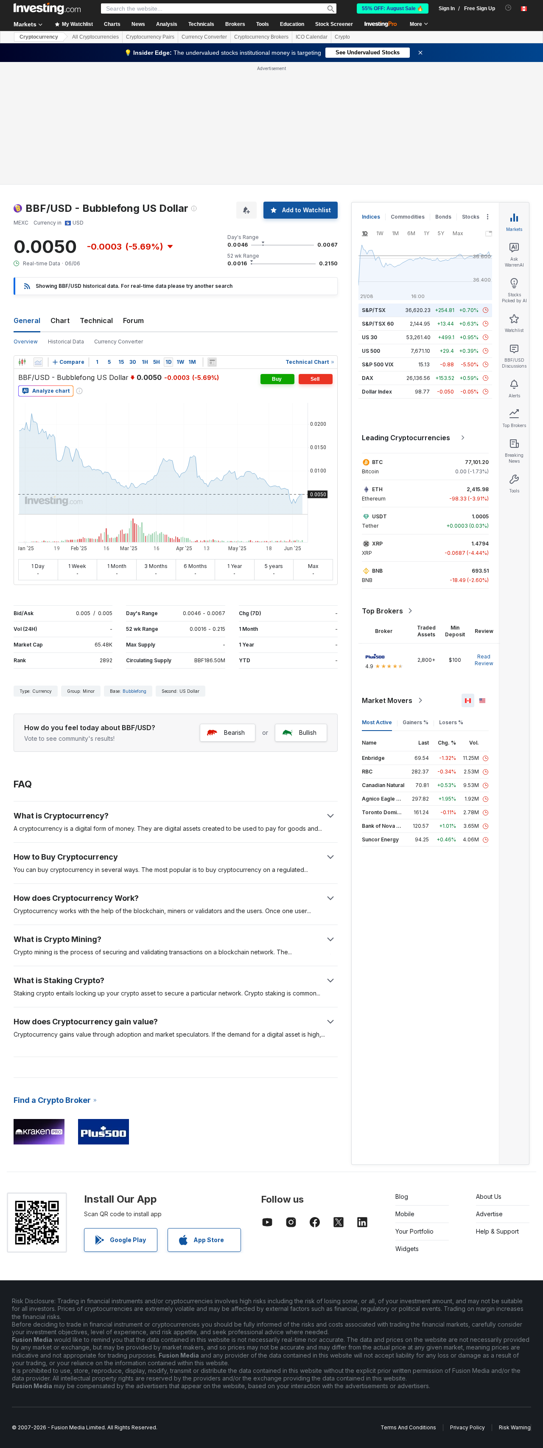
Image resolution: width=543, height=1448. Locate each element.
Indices (371, 217)
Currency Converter (204, 37)
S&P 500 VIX (378, 364)
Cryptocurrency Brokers (261, 37)
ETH (377, 489)
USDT (379, 516)
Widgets (407, 1248)
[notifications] (508, 8)
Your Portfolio (414, 1231)
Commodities (408, 217)
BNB (377, 571)
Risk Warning (515, 1427)
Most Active (377, 722)
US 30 (369, 337)
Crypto (342, 37)
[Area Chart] (38, 362)
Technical (96, 320)
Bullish (307, 732)
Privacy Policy (467, 1427)
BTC (377, 462)
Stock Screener (334, 24)
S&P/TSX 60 (378, 324)
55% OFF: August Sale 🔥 (392, 8)
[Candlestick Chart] (22, 362)
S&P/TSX (374, 310)
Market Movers (387, 700)
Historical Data (66, 341)
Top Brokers (382, 611)
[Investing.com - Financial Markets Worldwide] (47, 8)
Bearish (234, 732)
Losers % (451, 722)
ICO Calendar (311, 37)
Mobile (404, 1213)
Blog (401, 1196)
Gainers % (415, 722)
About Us (488, 1196)
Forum (133, 320)
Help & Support (497, 1231)
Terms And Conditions (408, 1427)
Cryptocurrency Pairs (150, 37)
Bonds (443, 217)
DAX (367, 378)
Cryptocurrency (39, 37)
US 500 (371, 351)
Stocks (470, 217)
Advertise (489, 1213)
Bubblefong (134, 691)
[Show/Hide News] (212, 362)
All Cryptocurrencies (95, 37)
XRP (377, 543)
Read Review (484, 659)
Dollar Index (377, 391)
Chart (60, 320)
